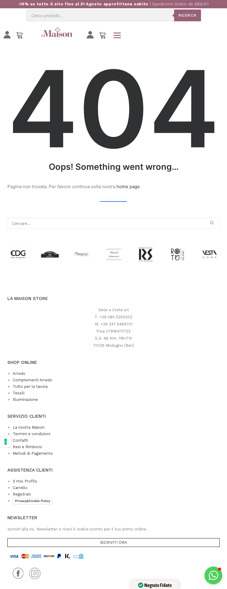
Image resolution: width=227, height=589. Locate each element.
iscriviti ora (113, 542)
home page (128, 186)
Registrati (22, 494)
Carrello (20, 487)
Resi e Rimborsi (27, 447)
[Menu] (117, 35)
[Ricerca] (113, 223)
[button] (212, 223)
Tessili (19, 393)
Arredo (19, 373)
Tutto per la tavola (30, 386)
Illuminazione (25, 399)
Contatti (20, 440)
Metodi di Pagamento (33, 453)
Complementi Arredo (32, 380)
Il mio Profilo (25, 481)
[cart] (102, 36)
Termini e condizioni (31, 434)
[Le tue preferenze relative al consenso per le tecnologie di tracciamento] (5, 441)
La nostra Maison (29, 427)
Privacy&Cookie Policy (32, 501)
